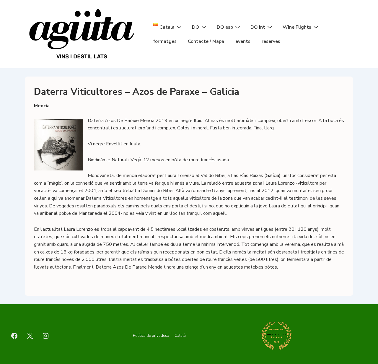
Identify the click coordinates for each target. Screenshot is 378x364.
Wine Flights (297, 27)
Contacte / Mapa (206, 41)
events (242, 41)
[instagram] (45, 335)
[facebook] (14, 335)
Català (180, 335)
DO (195, 27)
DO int (257, 27)
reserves (271, 41)
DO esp (225, 27)
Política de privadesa (151, 335)
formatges (165, 41)
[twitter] (30, 335)
